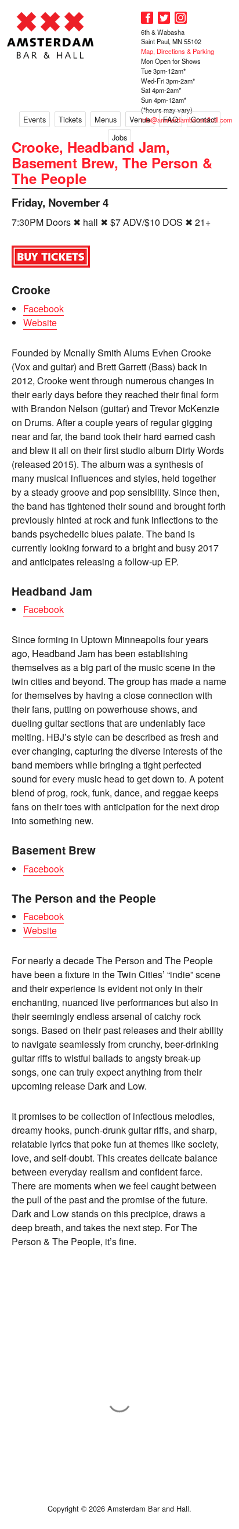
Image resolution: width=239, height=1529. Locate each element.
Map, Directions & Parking (177, 51)
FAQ (170, 119)
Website (40, 322)
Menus (106, 119)
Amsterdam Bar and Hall (50, 35)
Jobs (119, 137)
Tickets (70, 119)
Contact (203, 119)
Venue (139, 119)
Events (34, 119)
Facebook (43, 308)
